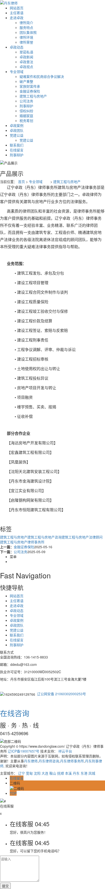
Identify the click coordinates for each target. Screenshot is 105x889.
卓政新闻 (26, 56)
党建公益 (16, 135)
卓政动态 (16, 47)
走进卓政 (16, 17)
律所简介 (26, 22)
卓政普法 (26, 61)
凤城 (91, 773)
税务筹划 (26, 120)
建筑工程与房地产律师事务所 (22, 541)
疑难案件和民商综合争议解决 (42, 76)
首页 (21, 181)
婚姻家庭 (26, 115)
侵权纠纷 (26, 110)
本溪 (68, 773)
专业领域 (16, 71)
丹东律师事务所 (72, 760)
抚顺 (60, 773)
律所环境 (26, 37)
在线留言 (16, 149)
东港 (84, 773)
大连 (45, 773)
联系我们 (16, 145)
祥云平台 (65, 751)
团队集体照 (28, 32)
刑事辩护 (26, 105)
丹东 (76, 773)
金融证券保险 (30, 91)
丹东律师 (31, 760)
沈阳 (37, 773)
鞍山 (52, 773)
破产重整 (26, 81)
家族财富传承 (30, 86)
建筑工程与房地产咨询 (44, 537)
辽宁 (21, 773)
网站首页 (16, 7)
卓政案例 (16, 125)
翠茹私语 (26, 51)
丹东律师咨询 (49, 760)
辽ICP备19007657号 (23, 751)
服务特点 (26, 27)
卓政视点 (26, 66)
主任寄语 (16, 12)
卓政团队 (16, 130)
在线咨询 (14, 713)
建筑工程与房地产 (33, 96)
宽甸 (29, 773)
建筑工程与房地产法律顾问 (82, 537)
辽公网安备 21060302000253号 (61, 693)
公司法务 (26, 100)
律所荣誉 (26, 42)
